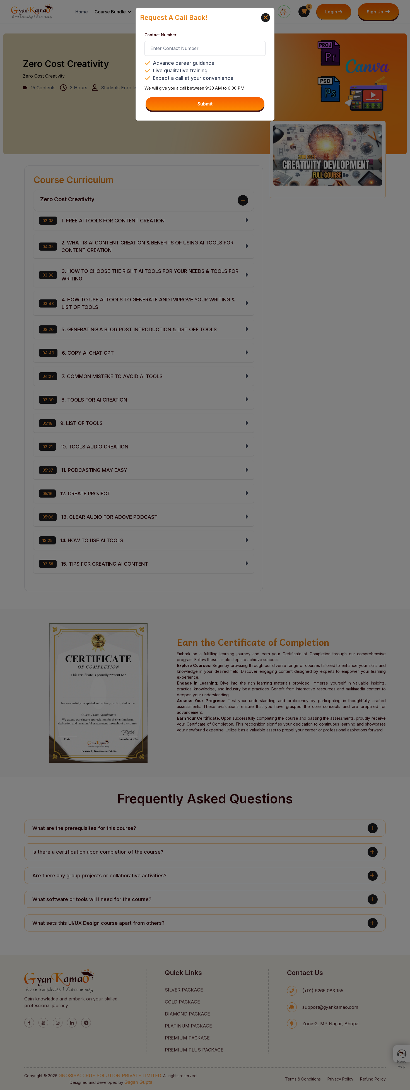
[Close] (265, 17)
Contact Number (160, 34)
